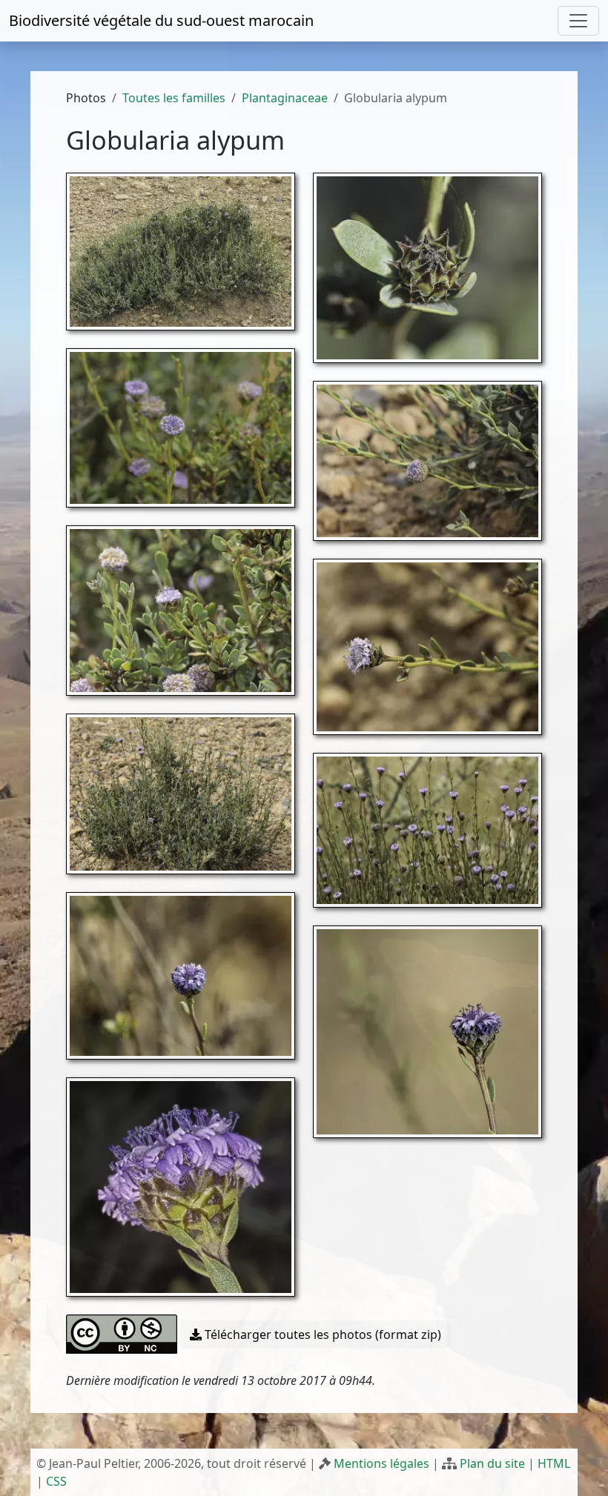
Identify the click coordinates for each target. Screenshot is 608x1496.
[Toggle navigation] (578, 21)
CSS (56, 1481)
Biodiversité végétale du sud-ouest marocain (161, 20)
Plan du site (492, 1463)
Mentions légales (381, 1463)
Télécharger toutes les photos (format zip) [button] (321, 1334)
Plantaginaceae (285, 98)
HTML (554, 1463)
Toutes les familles (173, 98)
